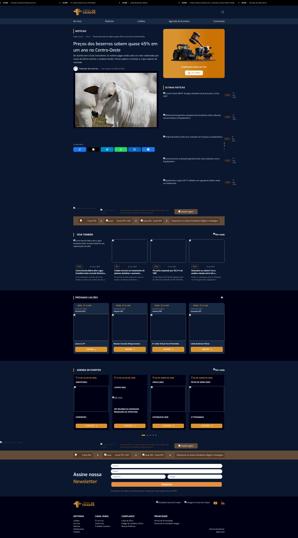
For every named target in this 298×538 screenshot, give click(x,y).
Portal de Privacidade (163, 520)
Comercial (99, 523)
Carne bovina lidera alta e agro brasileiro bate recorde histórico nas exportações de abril (90, 272)
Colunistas (219, 21)
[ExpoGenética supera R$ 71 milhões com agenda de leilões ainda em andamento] (193, 188)
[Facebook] (79, 149)
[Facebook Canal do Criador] (168, 505)
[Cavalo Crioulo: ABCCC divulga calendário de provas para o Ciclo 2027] (193, 101)
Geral (88, 37)
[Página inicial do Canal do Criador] (84, 12)
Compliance (128, 516)
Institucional (78, 529)
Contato (76, 532)
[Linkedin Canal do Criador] (223, 505)
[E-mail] (148, 149)
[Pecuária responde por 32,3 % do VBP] (168, 251)
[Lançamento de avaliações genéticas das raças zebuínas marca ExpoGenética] (193, 166)
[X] (93, 149)
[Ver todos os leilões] (222, 297)
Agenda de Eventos (179, 21)
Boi (117, 267)
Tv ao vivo (99, 520)
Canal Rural (102, 516)
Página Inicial (78, 37)
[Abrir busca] (223, 12)
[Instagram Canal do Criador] (197, 505)
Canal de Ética (127, 520)
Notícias (109, 21)
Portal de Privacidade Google (166, 523)
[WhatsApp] (120, 149)
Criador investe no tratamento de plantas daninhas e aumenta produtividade (129, 272)
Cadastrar (166, 484)
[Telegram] (107, 149)
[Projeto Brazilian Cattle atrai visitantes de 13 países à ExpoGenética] (193, 145)
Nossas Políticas (128, 526)
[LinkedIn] (134, 149)
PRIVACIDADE (161, 516)
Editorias (78, 516)
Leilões (141, 21)
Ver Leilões (196, 73)
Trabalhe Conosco (102, 526)
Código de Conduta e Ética (132, 523)
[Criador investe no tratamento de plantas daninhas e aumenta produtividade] (130, 251)
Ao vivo (77, 21)
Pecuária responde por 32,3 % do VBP (168, 272)
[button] (143, 435)
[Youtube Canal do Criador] (215, 505)
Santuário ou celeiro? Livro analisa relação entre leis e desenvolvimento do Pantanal (205, 272)
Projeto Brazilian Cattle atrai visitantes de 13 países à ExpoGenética (224, 144)
